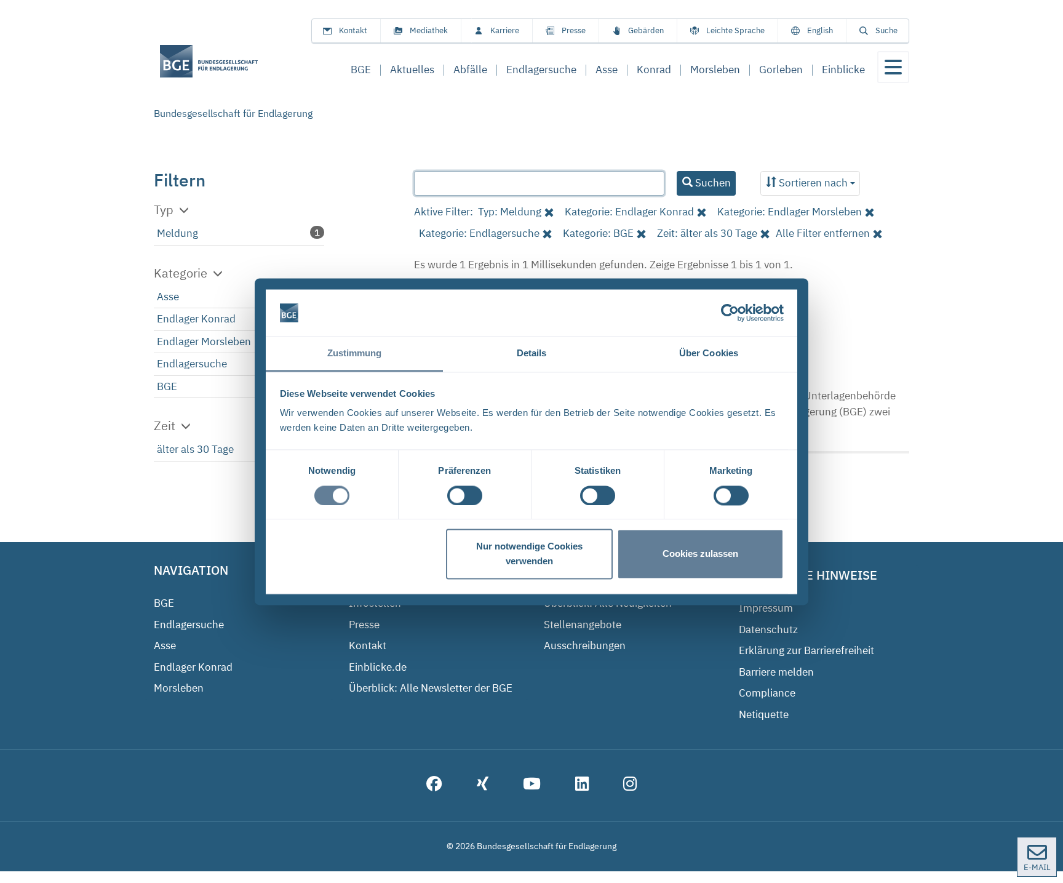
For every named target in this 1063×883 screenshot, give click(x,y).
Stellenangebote (582, 624)
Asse (168, 296)
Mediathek (429, 30)
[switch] (464, 495)
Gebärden (646, 30)
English (820, 30)
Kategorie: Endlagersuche (479, 233)
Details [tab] (532, 353)
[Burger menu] (893, 67)
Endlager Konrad (196, 319)
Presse (574, 30)
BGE (167, 386)
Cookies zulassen (700, 554)
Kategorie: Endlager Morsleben (789, 211)
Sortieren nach (813, 183)
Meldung (177, 233)
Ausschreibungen (585, 645)
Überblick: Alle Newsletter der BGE (430, 688)
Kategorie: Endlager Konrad (629, 211)
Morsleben (179, 688)
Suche (886, 30)
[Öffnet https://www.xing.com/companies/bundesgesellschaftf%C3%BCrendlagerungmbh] (482, 785)
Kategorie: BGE (598, 233)
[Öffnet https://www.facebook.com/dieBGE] (434, 785)
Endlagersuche (192, 363)
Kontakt (353, 30)
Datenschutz (768, 629)
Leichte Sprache (735, 30)
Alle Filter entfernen (823, 233)
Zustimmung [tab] (354, 353)
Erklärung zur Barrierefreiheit (806, 650)
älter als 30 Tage (195, 449)
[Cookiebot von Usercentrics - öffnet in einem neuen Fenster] (730, 312)
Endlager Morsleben (204, 341)
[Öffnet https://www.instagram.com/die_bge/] (630, 785)
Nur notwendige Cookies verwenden (529, 554)
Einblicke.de (378, 667)
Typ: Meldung (509, 211)
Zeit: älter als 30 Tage (707, 233)
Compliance (767, 693)
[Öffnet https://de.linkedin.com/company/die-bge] (582, 785)
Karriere (504, 30)
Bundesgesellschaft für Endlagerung (233, 113)
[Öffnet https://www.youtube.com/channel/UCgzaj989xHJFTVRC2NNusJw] (532, 785)
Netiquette (764, 714)
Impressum (766, 608)
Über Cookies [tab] (708, 353)
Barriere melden (776, 672)
